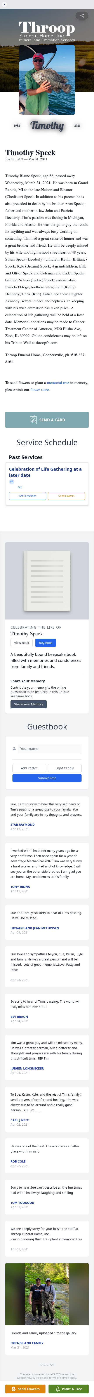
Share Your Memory (28, 704)
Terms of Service (59, 1378)
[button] (47, 1294)
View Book (21, 643)
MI (20, 487)
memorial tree (58, 382)
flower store (39, 389)
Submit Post (47, 778)
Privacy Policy (34, 1378)
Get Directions (27, 496)
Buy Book (45, 643)
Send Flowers (66, 496)
